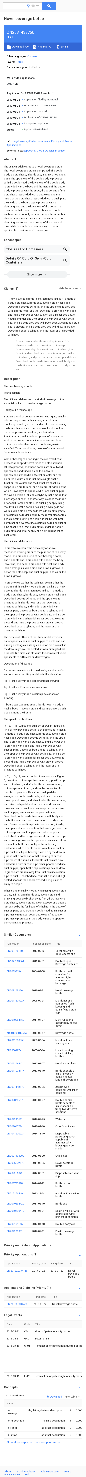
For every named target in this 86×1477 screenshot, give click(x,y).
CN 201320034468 (17, 1270)
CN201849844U (15, 1210)
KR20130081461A (17, 1032)
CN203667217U (15, 1162)
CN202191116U (15, 1223)
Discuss (60, 150)
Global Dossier (45, 150)
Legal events (20, 141)
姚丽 (20, 61)
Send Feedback (26, 1471)
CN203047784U (15, 1126)
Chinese (32, 56)
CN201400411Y (15, 1070)
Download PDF (20, 46)
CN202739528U (15, 1155)
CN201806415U (15, 1019)
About (8, 1471)
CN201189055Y (15, 1040)
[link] (12, 1412)
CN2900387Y (14, 1050)
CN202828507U (15, 1100)
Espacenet (29, 150)
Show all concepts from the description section (34, 1442)
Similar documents (39, 141)
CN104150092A (15, 1133)
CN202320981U (15, 1231)
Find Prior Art (44, 46)
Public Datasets (50, 1471)
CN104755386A (15, 961)
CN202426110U (15, 950)
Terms (67, 1471)
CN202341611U (15, 1119)
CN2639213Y (14, 971)
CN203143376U (15, 990)
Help (28, 1474)
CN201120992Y (15, 1000)
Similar (64, 46)
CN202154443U (15, 1063)
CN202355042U (15, 1173)
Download (55, 1396)
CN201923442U (15, 1203)
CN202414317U (15, 1086)
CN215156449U (15, 1193)
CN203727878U (15, 1183)
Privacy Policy (12, 1474)
